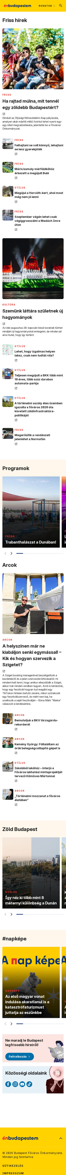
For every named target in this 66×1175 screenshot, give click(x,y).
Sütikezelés (13, 1165)
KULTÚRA (9, 304)
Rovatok (45, 5)
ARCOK (7, 639)
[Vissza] (4, 553)
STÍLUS (20, 187)
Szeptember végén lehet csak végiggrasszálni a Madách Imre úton (37, 220)
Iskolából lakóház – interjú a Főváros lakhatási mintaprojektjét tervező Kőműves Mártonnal (38, 772)
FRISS (6, 94)
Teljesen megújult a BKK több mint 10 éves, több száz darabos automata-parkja (39, 379)
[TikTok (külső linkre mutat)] (29, 1084)
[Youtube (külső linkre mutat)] (22, 1084)
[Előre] (11, 553)
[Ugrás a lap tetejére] (61, 1138)
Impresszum (13, 1173)
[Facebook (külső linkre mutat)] (8, 1084)
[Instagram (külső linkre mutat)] (15, 1084)
